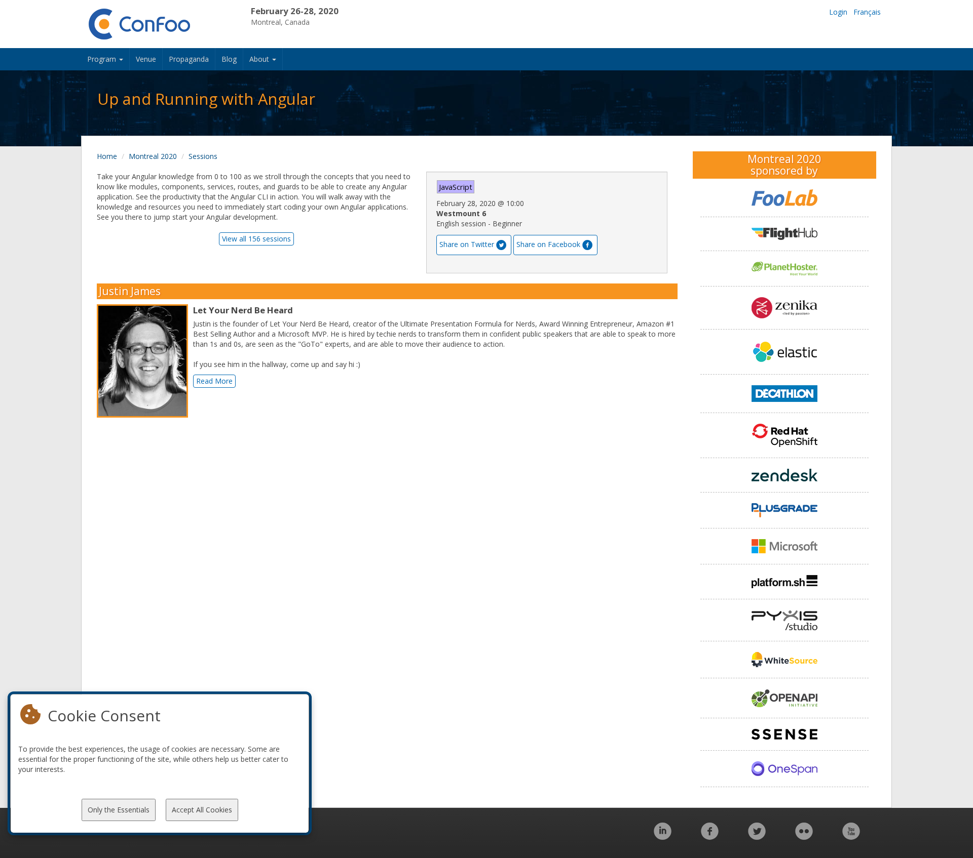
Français (867, 12)
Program (102, 59)
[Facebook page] (709, 836)
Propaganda (189, 59)
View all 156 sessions (256, 238)
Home (107, 156)
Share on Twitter (466, 244)
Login (838, 12)
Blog (229, 59)
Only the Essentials (118, 809)
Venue (146, 59)
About (260, 59)
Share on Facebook (548, 244)
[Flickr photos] (804, 836)
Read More (214, 381)
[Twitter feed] (756, 836)
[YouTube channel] (851, 836)
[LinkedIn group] (662, 836)
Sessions (203, 156)
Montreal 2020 (153, 156)
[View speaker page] (145, 361)
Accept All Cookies (202, 809)
